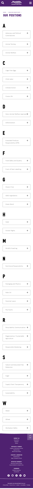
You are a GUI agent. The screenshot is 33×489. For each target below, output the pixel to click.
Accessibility (23, 485)
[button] (2, 3)
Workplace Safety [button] (11, 428)
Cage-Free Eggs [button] (11, 70)
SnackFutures (16, 456)
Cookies (17, 485)
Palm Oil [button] (8, 292)
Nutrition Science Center (16, 463)
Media (16, 443)
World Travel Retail (16, 451)
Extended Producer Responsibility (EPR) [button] (12, 142)
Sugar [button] (7, 376)
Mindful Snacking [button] (11, 248)
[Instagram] (20, 475)
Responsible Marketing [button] (13, 347)
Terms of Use (12, 485)
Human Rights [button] (10, 230)
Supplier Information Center (16, 448)
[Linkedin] (12, 475)
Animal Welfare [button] (11, 53)
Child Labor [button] (9, 79)
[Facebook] (8, 475)
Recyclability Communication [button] (16, 327)
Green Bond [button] (10, 204)
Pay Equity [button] (9, 310)
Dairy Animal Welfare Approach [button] (16, 114)
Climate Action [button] (11, 88)
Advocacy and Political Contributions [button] (13, 34)
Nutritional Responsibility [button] (14, 266)
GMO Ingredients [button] (11, 196)
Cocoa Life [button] (9, 96)
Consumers (16, 440)
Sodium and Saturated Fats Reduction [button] (15, 366)
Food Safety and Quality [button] (14, 161)
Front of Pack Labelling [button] (13, 169)
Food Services (16, 450)
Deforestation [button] (10, 123)
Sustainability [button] (10, 393)
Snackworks (16, 471)
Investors (16, 441)
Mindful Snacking (16, 470)
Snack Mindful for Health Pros (16, 465)
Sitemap (28, 485)
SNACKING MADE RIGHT (14, 12)
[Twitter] (16, 475)
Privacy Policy (5, 485)
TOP (30, 437)
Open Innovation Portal (16, 458)
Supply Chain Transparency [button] (15, 384)
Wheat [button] (8, 419)
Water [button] (8, 411)
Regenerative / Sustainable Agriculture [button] (15, 337)
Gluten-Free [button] (10, 187)
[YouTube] (24, 475)
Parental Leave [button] (11, 301)
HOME (4, 12)
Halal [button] (7, 222)
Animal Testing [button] (11, 44)
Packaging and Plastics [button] (13, 284)
